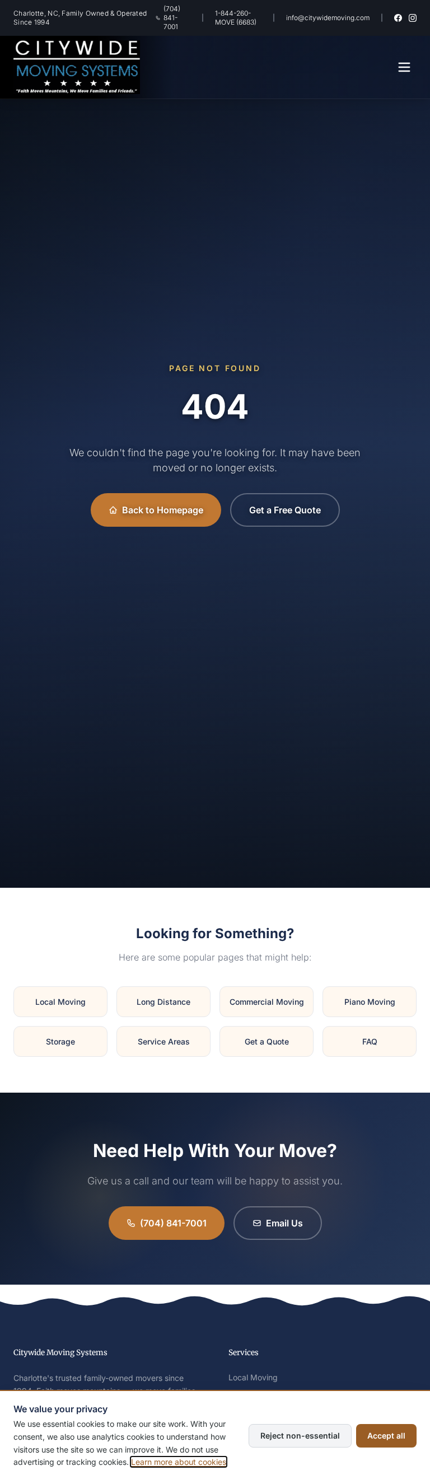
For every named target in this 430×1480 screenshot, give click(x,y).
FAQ (369, 1041)
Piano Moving (369, 1001)
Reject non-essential (300, 1435)
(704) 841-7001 (171, 17)
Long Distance (163, 1001)
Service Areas (164, 1041)
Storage (60, 1041)
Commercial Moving (267, 1001)
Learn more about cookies (178, 1462)
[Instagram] (413, 18)
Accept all (386, 1435)
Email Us (284, 1223)
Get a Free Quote (285, 510)
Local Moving (60, 1001)
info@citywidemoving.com (328, 17)
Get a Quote (267, 1041)
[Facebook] (398, 18)
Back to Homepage (162, 510)
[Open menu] (404, 67)
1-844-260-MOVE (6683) (235, 17)
